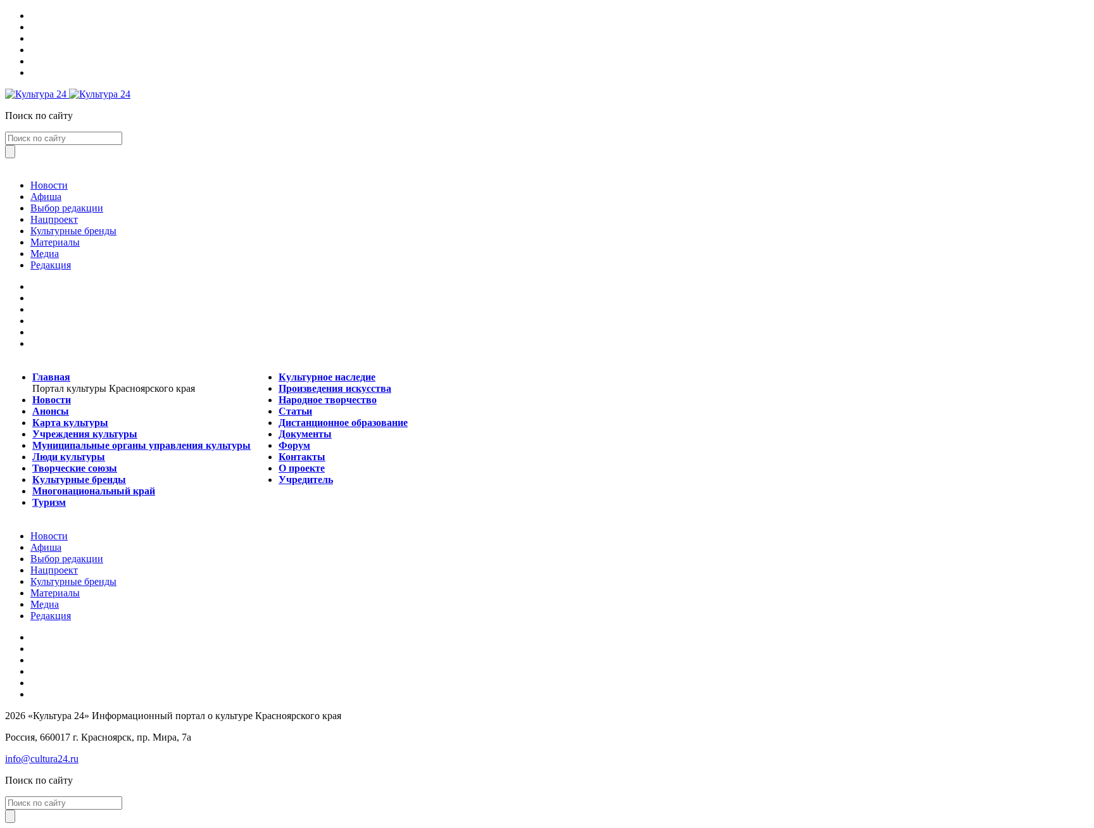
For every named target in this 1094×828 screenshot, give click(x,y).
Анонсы (50, 411)
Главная (51, 377)
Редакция (50, 265)
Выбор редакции (66, 208)
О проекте (302, 468)
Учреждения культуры (84, 434)
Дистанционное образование (343, 422)
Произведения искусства (335, 388)
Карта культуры (70, 422)
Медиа (44, 253)
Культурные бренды (73, 230)
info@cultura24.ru (42, 758)
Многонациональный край (93, 491)
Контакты (302, 456)
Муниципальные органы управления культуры (141, 445)
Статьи (295, 411)
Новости (49, 185)
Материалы (55, 242)
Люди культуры (68, 456)
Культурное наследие (327, 377)
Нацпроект (54, 219)
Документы (305, 434)
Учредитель (306, 479)
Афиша (45, 196)
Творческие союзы (74, 468)
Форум (294, 445)
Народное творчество (328, 399)
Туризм (49, 502)
